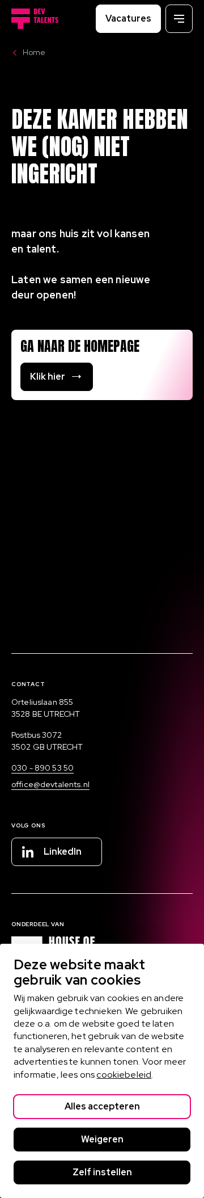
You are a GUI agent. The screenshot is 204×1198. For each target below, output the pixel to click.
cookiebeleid (123, 1075)
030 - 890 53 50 (42, 768)
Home (34, 52)
